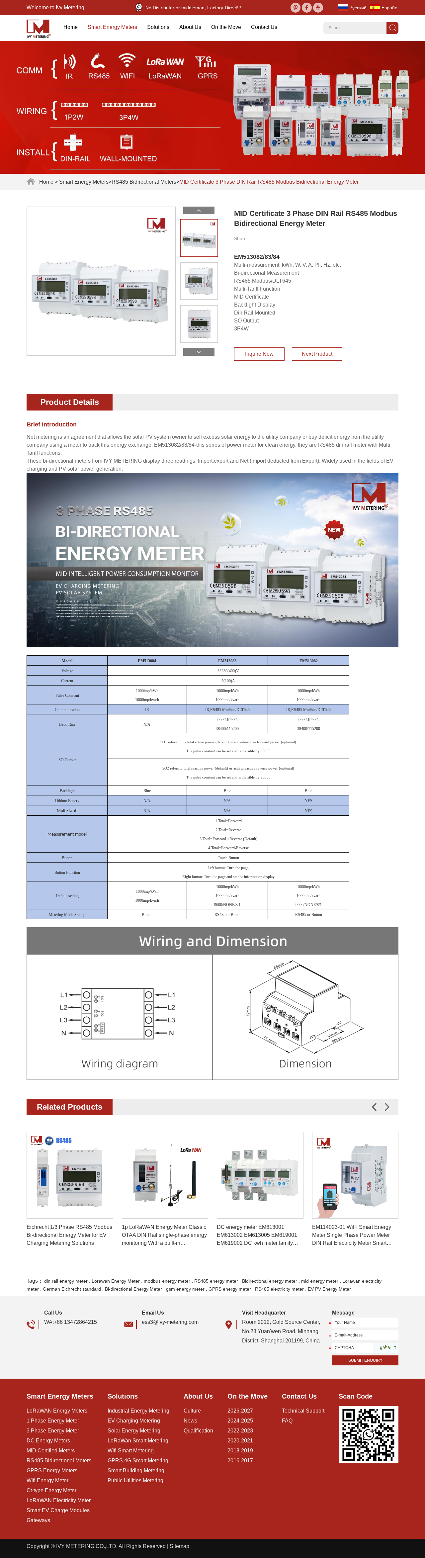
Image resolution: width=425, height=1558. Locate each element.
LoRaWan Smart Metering (138, 1440)
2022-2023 (240, 1430)
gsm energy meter (185, 1289)
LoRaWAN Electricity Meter (59, 1500)
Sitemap (179, 1546)
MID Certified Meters (51, 1450)
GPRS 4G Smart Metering (138, 1460)
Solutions (158, 27)
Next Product (317, 354)
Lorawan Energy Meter (116, 1281)
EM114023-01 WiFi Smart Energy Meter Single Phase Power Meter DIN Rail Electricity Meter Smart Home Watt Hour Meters (351, 1235)
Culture (192, 1411)
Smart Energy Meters (112, 27)
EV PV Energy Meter (329, 1289)
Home (70, 27)
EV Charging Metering (134, 1420)
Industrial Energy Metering (138, 1411)
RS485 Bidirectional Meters (144, 182)
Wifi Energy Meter (47, 1480)
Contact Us (264, 27)
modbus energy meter (167, 1281)
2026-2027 (240, 1411)
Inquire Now (259, 354)
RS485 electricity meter (279, 1289)
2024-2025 (240, 1420)
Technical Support (303, 1411)
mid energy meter (319, 1281)
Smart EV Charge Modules (58, 1510)
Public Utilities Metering (135, 1480)
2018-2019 (240, 1450)
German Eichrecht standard (72, 1289)
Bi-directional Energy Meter (133, 1289)
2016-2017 (240, 1460)
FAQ (287, 1420)
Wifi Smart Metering (131, 1450)
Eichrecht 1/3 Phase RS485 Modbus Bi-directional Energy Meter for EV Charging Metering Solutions (69, 1235)
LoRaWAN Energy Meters (57, 1411)
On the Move (226, 27)
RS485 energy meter (216, 1281)
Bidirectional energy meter (269, 1281)
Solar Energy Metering (134, 1430)
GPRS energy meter (230, 1289)
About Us (190, 27)
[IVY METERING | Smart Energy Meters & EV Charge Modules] (41, 28)
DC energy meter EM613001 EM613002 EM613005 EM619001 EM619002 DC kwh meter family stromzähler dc (257, 1235)
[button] (387, 1107)
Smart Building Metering (136, 1470)
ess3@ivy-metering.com (170, 1322)
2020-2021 (240, 1440)
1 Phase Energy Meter (53, 1420)
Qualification (198, 1430)
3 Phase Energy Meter (53, 1430)
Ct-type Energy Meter (51, 1490)
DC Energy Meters (48, 1440)
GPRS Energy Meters (52, 1470)
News (190, 1420)
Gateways (38, 1520)
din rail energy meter (66, 1281)
